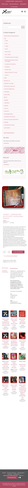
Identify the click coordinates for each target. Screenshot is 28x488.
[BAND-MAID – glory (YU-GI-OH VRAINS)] (14, 377)
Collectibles (6, 102)
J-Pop (6, 43)
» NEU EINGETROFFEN (8, 132)
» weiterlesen (6, 143)
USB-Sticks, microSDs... (9, 83)
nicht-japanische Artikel (9, 125)
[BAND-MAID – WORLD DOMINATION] (5, 333)
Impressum (9, 474)
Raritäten (6, 105)
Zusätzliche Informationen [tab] (5, 271)
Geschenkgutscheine (8, 113)
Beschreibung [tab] (5, 267)
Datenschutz (16, 474)
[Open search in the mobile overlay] (14, 27)
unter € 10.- (6, 111)
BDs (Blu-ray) (7, 80)
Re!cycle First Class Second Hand (11, 119)
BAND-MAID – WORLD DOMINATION (5, 342)
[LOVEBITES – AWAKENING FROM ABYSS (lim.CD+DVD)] (14, 333)
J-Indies (6, 46)
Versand (6, 222)
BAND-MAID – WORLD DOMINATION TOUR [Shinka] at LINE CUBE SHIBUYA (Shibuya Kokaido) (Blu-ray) (22, 391)
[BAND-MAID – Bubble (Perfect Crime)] (22, 333)
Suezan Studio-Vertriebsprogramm (11, 35)
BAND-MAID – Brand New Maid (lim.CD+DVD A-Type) (14, 322)
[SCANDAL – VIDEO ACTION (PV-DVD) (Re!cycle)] (14, 353)
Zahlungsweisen (20, 472)
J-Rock (14, 261)
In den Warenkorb (18, 251)
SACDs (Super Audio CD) (9, 86)
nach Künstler (7, 127)
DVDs (11, 261)
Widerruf (21, 475)
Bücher (5, 97)
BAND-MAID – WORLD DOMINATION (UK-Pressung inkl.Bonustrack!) (6, 322)
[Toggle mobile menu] (25, 11)
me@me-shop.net (18, 1)
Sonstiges (6, 122)
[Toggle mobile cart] (22, 11)
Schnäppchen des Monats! (9, 116)
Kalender (6, 100)
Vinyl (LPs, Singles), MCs (9, 89)
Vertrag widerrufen (12, 477)
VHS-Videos (6, 91)
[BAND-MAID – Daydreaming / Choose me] (22, 353)
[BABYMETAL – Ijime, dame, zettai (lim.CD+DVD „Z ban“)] (5, 377)
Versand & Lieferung (11, 472)
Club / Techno (8, 54)
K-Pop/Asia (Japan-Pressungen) (11, 57)
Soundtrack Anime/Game (10, 64)
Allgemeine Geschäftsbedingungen (10, 475)
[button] (10, 256)
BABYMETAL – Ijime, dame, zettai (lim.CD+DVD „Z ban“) (5, 388)
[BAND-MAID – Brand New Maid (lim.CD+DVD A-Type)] (14, 311)
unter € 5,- (6, 108)
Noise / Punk (7, 51)
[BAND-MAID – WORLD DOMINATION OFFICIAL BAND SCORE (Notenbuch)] (5, 353)
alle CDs (7, 75)
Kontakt (4, 472)
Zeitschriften (7, 94)
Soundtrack (7, 66)
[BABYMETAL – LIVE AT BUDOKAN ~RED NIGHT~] (22, 311)
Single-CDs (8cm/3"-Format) (11, 72)
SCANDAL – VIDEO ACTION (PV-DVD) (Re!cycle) (14, 364)
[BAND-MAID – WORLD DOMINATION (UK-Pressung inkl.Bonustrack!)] (5, 311)
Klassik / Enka (8, 69)
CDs (9, 261)
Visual (6, 48)
